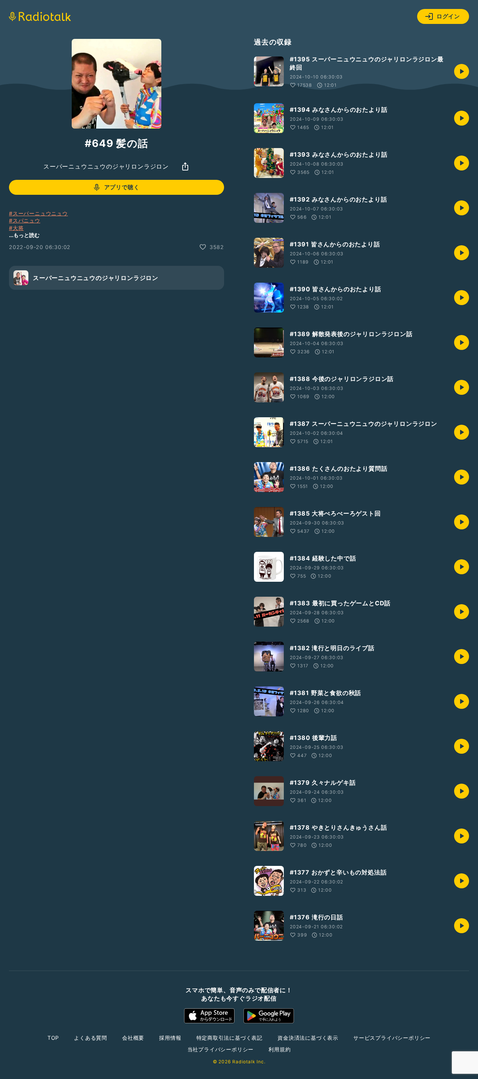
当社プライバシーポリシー (220, 1049)
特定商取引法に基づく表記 (229, 1038)
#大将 (16, 228)
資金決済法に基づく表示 (307, 1038)
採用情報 (170, 1038)
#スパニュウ (24, 220)
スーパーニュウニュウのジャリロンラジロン (106, 166)
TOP (53, 1038)
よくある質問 (90, 1038)
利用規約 (280, 1049)
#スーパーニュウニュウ (38, 213)
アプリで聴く (122, 187)
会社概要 (133, 1038)
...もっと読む (24, 235)
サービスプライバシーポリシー (392, 1038)
